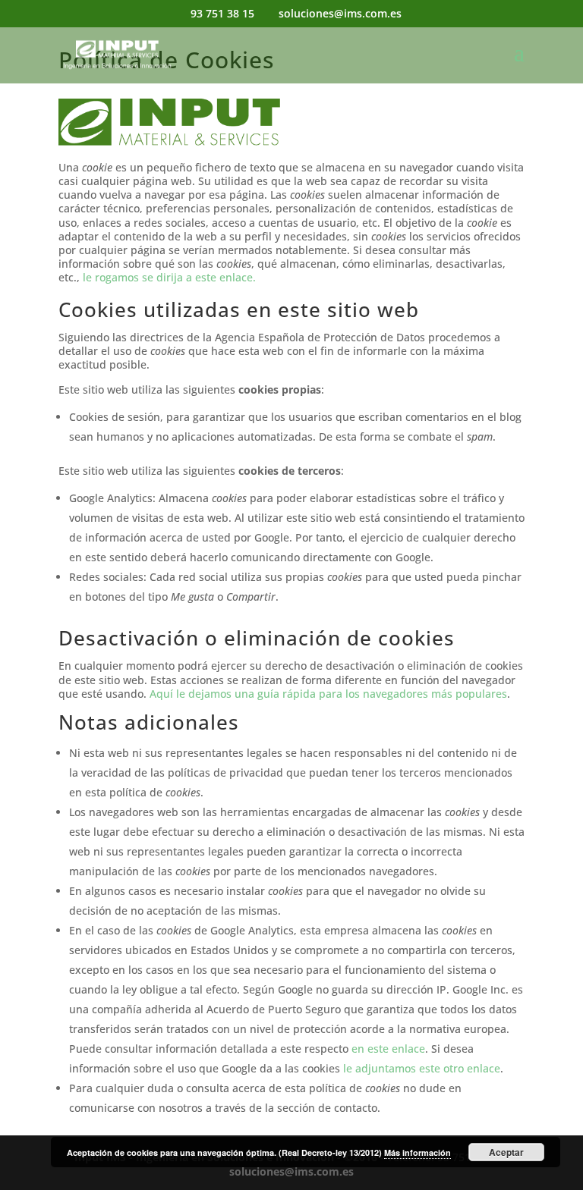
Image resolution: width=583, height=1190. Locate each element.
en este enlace (388, 1048)
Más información (417, 1152)
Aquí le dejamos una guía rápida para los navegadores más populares (328, 693)
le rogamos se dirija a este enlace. (169, 277)
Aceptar (506, 1152)
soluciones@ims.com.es (291, 1171)
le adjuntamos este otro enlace (421, 1068)
